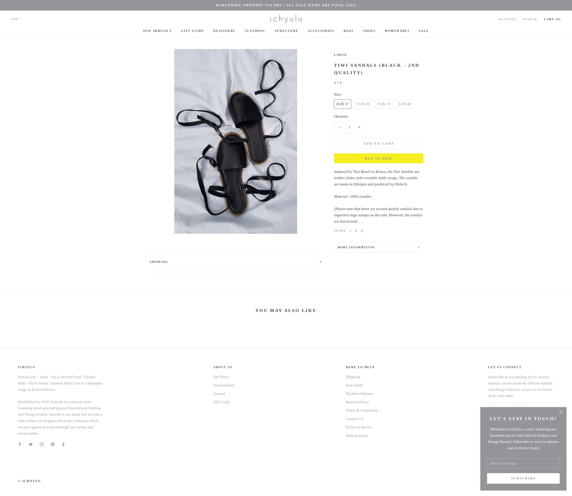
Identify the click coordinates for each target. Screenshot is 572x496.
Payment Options (359, 393)
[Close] (561, 412)
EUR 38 (363, 104)
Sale (424, 30)
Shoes (369, 30)
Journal (219, 393)
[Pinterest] (362, 231)
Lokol (341, 54)
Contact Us (354, 419)
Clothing (255, 30)
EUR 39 (384, 104)
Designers (224, 30)
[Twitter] (356, 231)
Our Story (221, 377)
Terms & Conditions (362, 410)
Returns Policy (357, 402)
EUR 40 (405, 104)
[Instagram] (42, 444)
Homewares (397, 30)
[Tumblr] (63, 444)
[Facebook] (350, 231)
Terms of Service (359, 427)
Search (529, 19)
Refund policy (357, 436)
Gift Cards (221, 402)
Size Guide (354, 385)
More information (356, 247)
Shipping (159, 262)
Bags (349, 30)
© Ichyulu (29, 481)
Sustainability (224, 385)
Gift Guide (192, 30)
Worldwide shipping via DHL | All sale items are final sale (286, 5)
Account (507, 19)
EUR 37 (342, 104)
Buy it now (379, 158)
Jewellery (286, 30)
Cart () (552, 19)
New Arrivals (157, 30)
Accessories (321, 30)
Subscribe (523, 478)
